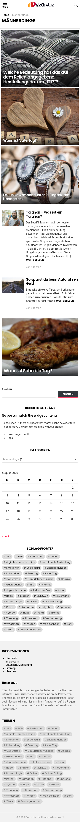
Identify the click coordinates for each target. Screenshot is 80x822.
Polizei (10, 607)
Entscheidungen (57, 568)
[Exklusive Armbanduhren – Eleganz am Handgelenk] (40, 175)
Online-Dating (53, 601)
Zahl (69, 624)
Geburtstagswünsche (41, 579)
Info (32, 584)
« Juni (5, 536)
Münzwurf (42, 596)
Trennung (12, 618)
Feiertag (33, 573)
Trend (40, 612)
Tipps (26, 612)
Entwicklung (13, 573)
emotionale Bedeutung (56, 562)
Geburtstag (13, 579)
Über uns (11, 671)
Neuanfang (62, 596)
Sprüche (65, 607)
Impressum (12, 661)
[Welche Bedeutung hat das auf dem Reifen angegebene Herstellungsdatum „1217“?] (40, 58)
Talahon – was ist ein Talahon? (44, 214)
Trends (55, 612)
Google (65, 579)
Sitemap (11, 668)
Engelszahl (33, 568)
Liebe (9, 596)
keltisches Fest (42, 590)
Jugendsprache (16, 590)
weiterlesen (35, 260)
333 (8, 556)
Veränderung (53, 618)
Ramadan (28, 607)
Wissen (30, 624)
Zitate (9, 629)
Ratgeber (46, 607)
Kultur (61, 590)
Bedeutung (36, 556)
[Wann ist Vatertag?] (40, 116)
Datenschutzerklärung (19, 664)
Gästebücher (14, 584)
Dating (54, 556)
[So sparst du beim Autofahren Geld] (13, 285)
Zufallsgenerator (31, 629)
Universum (31, 618)
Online (34, 601)
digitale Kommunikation (20, 562)
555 (20, 556)
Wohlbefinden (51, 624)
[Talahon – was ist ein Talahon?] (13, 218)
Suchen (7, 389)
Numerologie (14, 601)
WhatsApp (12, 624)
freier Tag (51, 573)
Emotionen (12, 568)
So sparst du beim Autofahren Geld (52, 281)
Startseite (11, 658)
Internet (46, 584)
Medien (24, 596)
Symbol (10, 612)
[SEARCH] (76, 5)
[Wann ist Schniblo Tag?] (40, 347)
